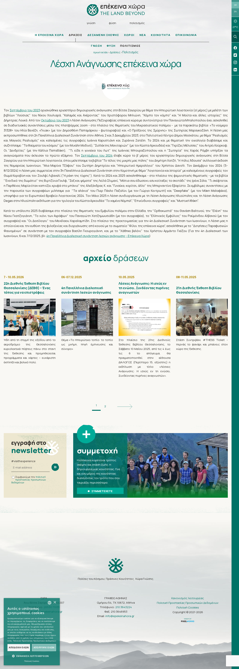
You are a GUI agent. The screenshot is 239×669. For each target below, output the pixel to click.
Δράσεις (115, 52)
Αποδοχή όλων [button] (19, 647)
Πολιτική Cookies (187, 607)
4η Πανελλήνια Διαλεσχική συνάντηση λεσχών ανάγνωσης (86, 290)
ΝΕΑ (142, 35)
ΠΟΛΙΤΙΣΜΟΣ (130, 46)
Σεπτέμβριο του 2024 (97, 155)
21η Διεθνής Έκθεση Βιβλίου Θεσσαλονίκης (198, 290)
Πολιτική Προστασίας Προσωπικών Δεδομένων (187, 603)
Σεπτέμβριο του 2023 (25, 110)
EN (235, 11)
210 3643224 (123, 607)
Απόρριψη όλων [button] (44, 647)
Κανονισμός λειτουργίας (187, 598)
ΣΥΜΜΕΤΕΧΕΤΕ (102, 491)
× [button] (54, 602)
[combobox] (49, 603)
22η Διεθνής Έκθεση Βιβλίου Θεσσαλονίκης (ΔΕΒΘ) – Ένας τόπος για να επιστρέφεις (27, 288)
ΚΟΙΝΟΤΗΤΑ (160, 35)
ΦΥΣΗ (111, 46)
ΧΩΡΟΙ (129, 35)
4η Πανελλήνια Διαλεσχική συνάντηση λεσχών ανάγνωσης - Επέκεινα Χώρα (97, 236)
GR (235, 5)
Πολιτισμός (130, 52)
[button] (31, 656)
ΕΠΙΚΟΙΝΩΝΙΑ (186, 35)
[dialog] (32, 631)
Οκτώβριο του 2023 (55, 120)
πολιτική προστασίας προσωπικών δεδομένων (28, 479)
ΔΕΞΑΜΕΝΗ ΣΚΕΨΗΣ (103, 35)
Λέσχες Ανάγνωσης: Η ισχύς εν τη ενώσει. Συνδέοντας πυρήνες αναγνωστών (144, 288)
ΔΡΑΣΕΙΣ (75, 35)
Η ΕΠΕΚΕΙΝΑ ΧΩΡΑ (49, 35)
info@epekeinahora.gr (119, 616)
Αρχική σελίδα (100, 52)
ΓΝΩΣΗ (96, 46)
